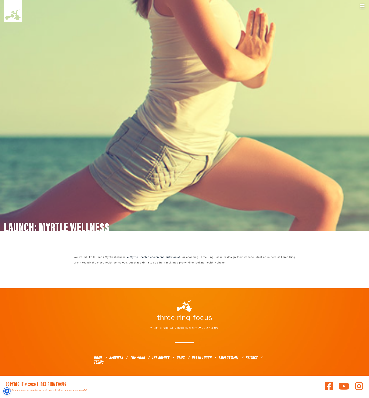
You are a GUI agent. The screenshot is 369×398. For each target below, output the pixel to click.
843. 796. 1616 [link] (211, 328)
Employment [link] (229, 357)
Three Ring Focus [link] (13, 11)
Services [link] (116, 357)
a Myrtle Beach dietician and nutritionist (153, 257)
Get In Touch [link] (202, 357)
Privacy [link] (252, 357)
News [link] (181, 357)
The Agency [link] (161, 357)
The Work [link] (137, 357)
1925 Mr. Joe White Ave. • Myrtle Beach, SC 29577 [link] (175, 328)
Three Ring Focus (184, 310)
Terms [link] (99, 362)
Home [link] (98, 357)
